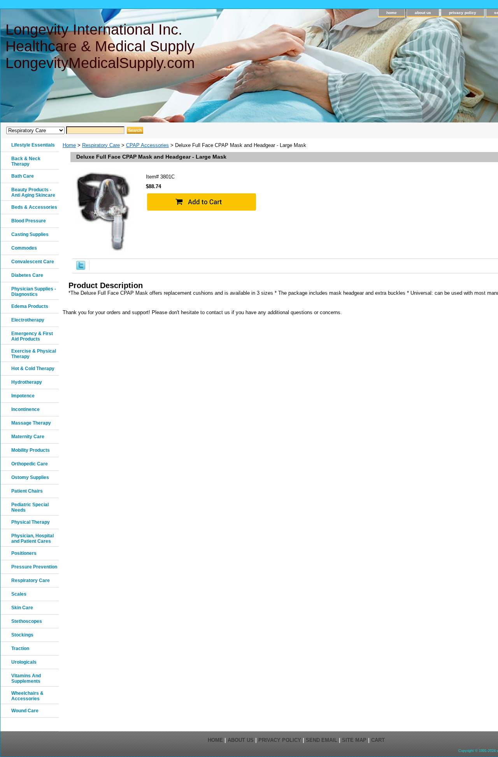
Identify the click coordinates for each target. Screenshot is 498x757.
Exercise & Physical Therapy (33, 353)
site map (354, 740)
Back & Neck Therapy (25, 161)
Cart (378, 740)
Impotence (23, 396)
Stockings (22, 635)
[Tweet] (80, 268)
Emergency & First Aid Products (32, 336)
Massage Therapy (31, 423)
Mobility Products (30, 450)
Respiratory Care (101, 145)
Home (69, 145)
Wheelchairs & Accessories (27, 696)
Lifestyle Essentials (33, 145)
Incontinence (25, 409)
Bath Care (22, 176)
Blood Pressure (28, 221)
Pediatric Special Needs (30, 507)
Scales (18, 594)
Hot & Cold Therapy (32, 368)
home (391, 12)
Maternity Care (27, 436)
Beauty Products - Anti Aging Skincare (33, 192)
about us (423, 12)
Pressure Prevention (34, 567)
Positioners (24, 553)
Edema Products (29, 306)
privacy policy (462, 12)
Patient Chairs (27, 491)
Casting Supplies (30, 234)
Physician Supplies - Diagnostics (33, 291)
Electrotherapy (27, 320)
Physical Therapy (30, 522)
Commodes (24, 248)
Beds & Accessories (34, 207)
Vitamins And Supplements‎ (26, 678)
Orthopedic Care (29, 464)
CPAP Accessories (147, 145)
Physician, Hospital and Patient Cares (32, 538)
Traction (20, 648)
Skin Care (22, 607)
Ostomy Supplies (30, 477)
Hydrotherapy (26, 382)
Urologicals (24, 662)
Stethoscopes (26, 621)
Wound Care (25, 710)
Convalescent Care (32, 261)
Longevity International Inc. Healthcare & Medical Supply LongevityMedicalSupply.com (100, 46)
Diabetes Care (27, 275)
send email (321, 740)
